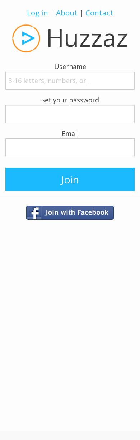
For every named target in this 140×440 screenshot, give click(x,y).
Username (70, 66)
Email (70, 133)
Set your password (70, 100)
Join (70, 179)
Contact (99, 13)
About (67, 13)
